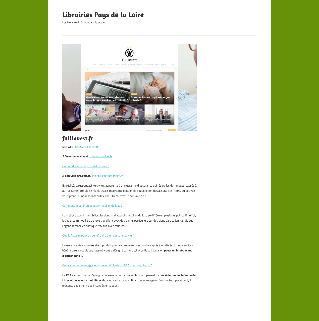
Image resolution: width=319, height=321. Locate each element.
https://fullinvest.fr (86, 146)
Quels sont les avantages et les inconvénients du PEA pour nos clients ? (107, 265)
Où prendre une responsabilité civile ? (85, 166)
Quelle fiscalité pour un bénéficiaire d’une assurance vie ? (98, 235)
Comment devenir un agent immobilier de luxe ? (92, 205)
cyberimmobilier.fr (101, 156)
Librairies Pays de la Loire (103, 14)
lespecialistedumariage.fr (107, 175)
